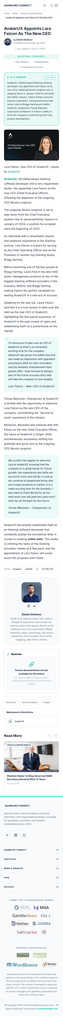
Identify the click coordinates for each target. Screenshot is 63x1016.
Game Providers (29, 702)
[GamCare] (20, 923)
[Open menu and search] (54, 5)
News (15, 13)
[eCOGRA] (41, 924)
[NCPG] (22, 907)
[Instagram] (24, 835)
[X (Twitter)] (7, 835)
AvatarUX (14, 171)
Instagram (17, 569)
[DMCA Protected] (39, 955)
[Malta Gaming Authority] (41, 907)
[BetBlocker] (27, 932)
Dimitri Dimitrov (24, 39)
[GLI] (45, 915)
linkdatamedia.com (48, 1008)
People (46, 702)
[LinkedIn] (28, 606)
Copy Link (49, 569)
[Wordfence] (22, 964)
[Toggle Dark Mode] (45, 5)
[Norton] (49, 964)
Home (7, 13)
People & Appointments (31, 13)
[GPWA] (23, 955)
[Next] (56, 736)
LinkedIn (28, 569)
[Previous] (49, 736)
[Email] (34, 606)
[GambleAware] (25, 915)
